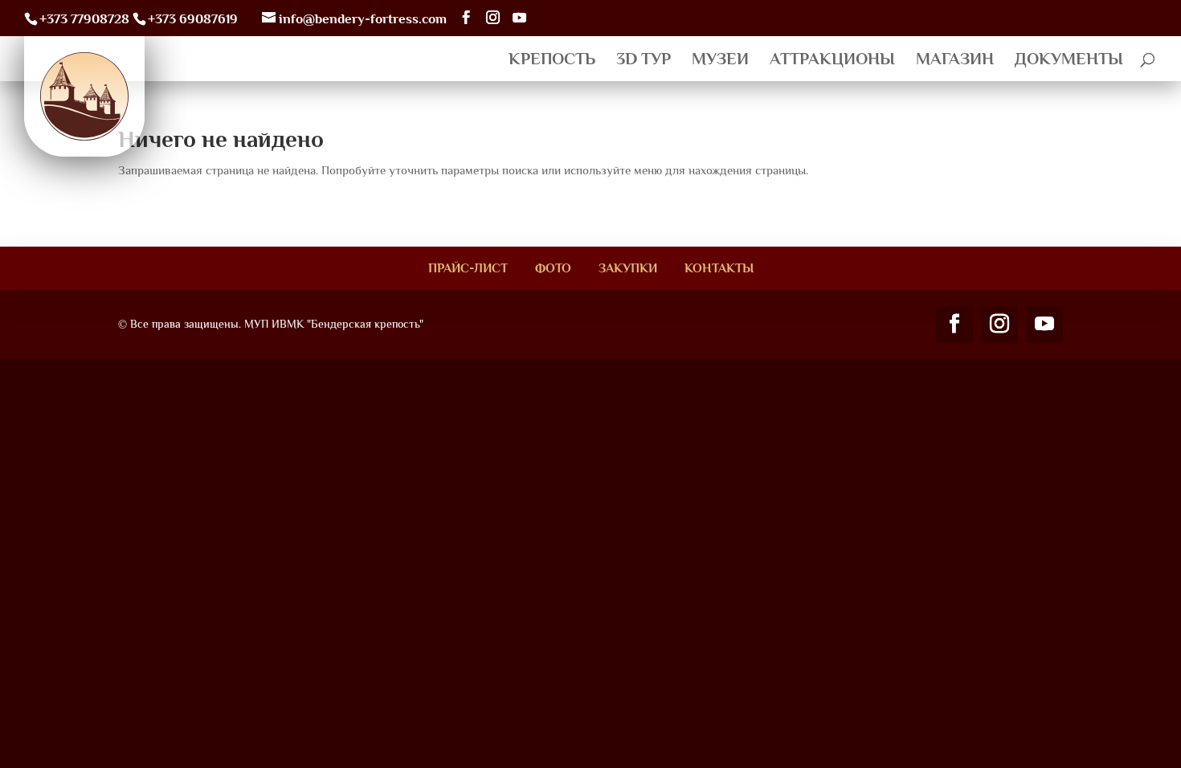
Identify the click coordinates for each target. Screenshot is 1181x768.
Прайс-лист (468, 268)
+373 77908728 (84, 19)
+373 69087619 (193, 19)
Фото (553, 268)
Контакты (719, 268)
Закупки (628, 268)
